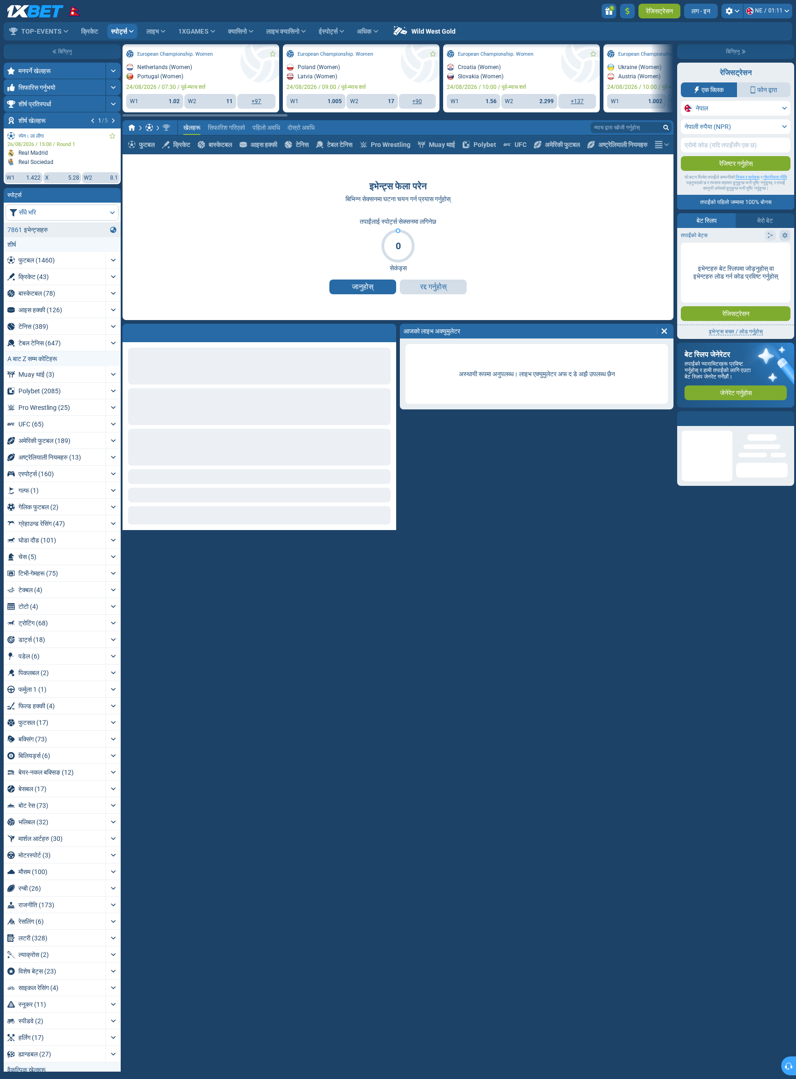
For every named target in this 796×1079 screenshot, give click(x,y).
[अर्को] (113, 120)
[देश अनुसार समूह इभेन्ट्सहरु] (113, 229)
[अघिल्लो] (92, 120)
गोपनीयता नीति (775, 177)
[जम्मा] (627, 11)
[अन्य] (662, 144)
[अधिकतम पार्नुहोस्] (113, 71)
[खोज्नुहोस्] (666, 127)
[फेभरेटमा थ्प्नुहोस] (112, 135)
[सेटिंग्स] (732, 11)
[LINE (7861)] (131, 127)
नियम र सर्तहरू (748, 177)
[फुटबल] (149, 127)
